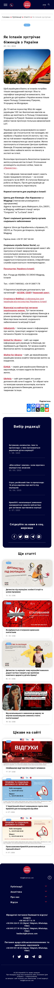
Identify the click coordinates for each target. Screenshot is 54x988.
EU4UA (7, 366)
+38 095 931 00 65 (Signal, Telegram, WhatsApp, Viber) (27, 949)
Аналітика (16, 892)
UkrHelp (8, 378)
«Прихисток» (10, 168)
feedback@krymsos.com (27, 934)
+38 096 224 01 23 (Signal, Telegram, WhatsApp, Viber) (27, 924)
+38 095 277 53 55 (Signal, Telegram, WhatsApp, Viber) (27, 929)
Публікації (16, 886)
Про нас (15, 897)
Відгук (14, 902)
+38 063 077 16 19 (27, 921)
